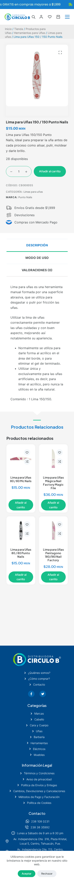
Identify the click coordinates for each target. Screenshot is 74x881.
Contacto (37, 813)
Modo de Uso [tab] (37, 258)
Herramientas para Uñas (29, 32)
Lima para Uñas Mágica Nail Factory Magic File (53, 483)
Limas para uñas (33, 191)
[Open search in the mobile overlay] (34, 17)
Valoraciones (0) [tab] (37, 270)
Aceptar (26, 873)
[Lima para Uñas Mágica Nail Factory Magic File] (53, 458)
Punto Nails (25, 197)
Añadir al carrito (50, 171)
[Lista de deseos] (50, 17)
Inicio (8, 29)
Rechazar (46, 873)
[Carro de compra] (58, 17)
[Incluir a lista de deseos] (27, 452)
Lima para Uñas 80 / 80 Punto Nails (20, 553)
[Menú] (67, 16)
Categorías (37, 705)
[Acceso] (41, 17)
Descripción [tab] (37, 245)
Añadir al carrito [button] (20, 505)
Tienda (18, 29)
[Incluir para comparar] (27, 461)
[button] (60, 52)
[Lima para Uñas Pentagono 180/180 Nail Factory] (53, 530)
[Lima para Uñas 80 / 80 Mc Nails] (20, 458)
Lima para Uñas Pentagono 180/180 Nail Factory (53, 555)
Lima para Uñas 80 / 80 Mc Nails (20, 479)
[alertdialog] (37, 4)
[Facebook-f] (31, 694)
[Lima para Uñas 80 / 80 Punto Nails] (20, 530)
